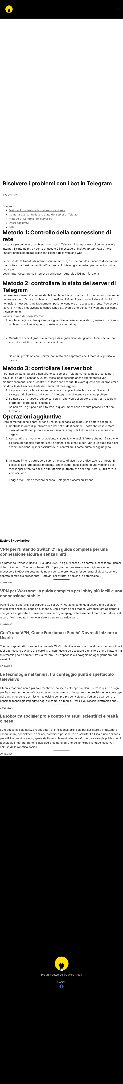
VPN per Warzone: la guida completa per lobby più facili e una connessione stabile (61, 593)
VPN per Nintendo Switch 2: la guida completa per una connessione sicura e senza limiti (54, 552)
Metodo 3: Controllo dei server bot (31, 218)
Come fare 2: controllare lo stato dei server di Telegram (44, 214)
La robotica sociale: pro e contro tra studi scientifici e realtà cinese (59, 718)
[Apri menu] (119, 9)
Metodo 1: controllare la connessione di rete (37, 210)
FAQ (11, 227)
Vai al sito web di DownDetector (23, 316)
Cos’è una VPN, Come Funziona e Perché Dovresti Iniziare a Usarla (58, 635)
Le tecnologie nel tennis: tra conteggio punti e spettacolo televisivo (57, 677)
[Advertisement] (61, 41)
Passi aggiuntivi (19, 222)
